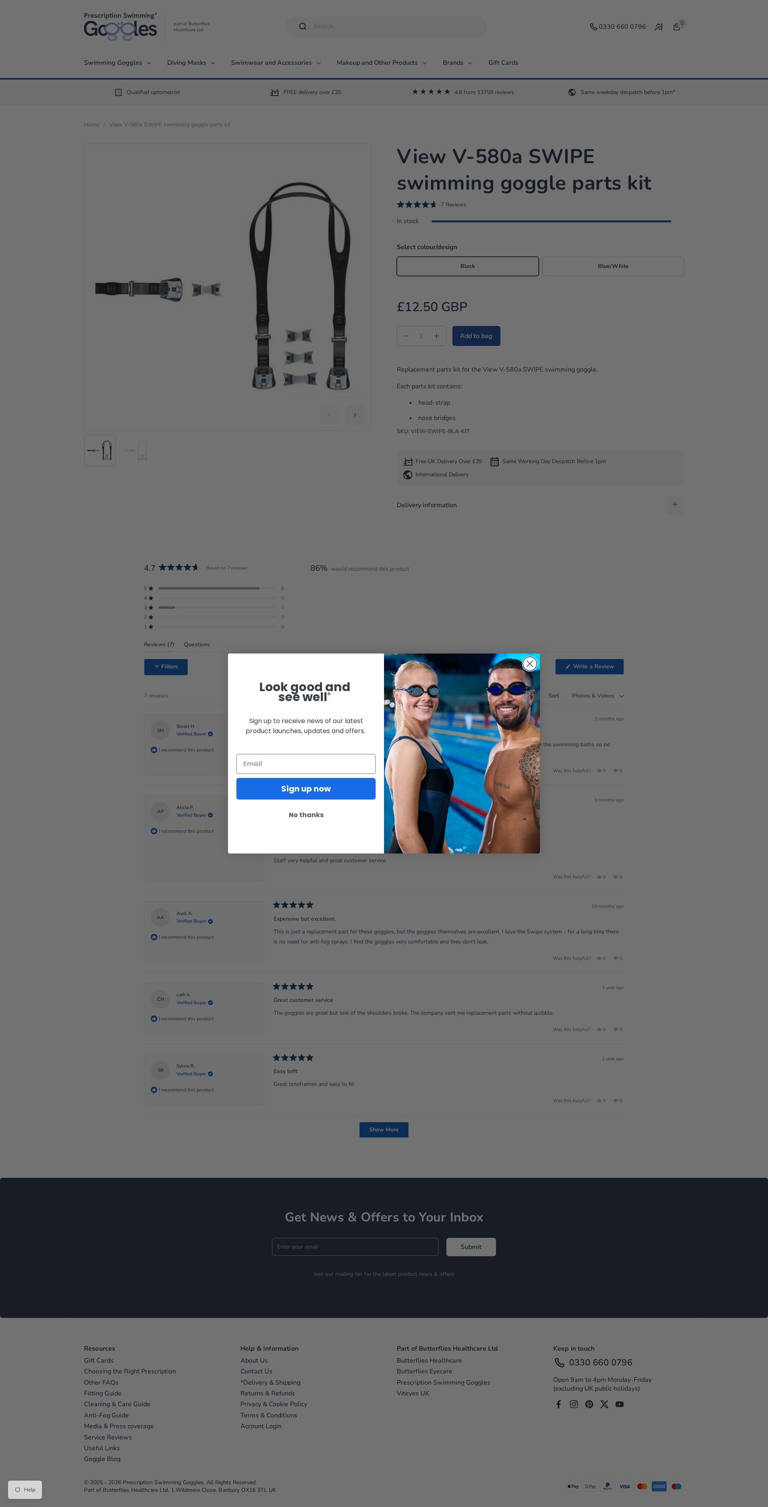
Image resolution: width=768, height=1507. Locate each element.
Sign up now (306, 788)
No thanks (306, 814)
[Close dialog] (530, 664)
